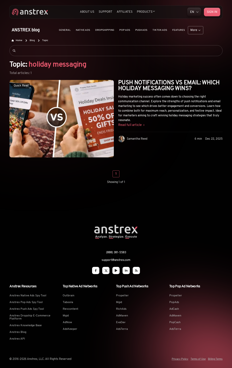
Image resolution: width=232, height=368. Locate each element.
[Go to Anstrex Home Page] (30, 12)
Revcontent (70, 309)
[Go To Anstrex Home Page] (116, 237)
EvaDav (120, 322)
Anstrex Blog (17, 332)
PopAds (174, 302)
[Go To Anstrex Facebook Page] (95, 270)
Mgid (66, 316)
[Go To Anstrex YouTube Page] (116, 270)
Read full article (130, 125)
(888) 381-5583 (116, 252)
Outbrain (68, 295)
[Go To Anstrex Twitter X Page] (105, 270)
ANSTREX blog (26, 30)
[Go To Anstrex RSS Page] (136, 270)
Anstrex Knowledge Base (25, 325)
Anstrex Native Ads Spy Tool (27, 295)
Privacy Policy (180, 359)
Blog (32, 40)
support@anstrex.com (116, 260)
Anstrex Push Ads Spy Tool (26, 309)
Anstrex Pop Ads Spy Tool (26, 302)
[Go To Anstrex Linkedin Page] (126, 270)
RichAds (121, 309)
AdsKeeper (70, 329)
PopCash (175, 322)
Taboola (68, 302)
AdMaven (122, 316)
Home (19, 40)
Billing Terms (215, 359)
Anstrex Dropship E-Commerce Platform (29, 317)
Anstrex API (17, 339)
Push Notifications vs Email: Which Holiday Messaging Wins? (168, 85)
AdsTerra (122, 329)
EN (192, 12)
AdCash (174, 309)
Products (144, 12)
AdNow (67, 322)
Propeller (122, 295)
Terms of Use (198, 359)
